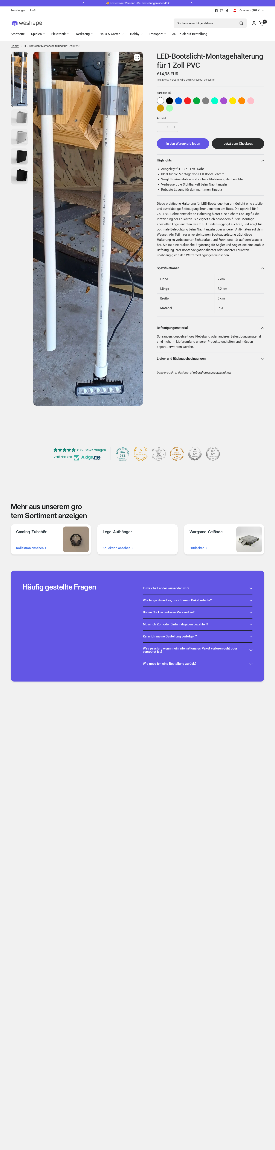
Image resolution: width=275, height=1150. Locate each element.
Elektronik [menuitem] (58, 34)
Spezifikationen (168, 268)
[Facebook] (216, 11)
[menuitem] (19, 11)
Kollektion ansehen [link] (30, 548)
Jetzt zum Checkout (238, 144)
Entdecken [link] (196, 548)
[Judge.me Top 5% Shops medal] (195, 454)
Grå (205, 100)
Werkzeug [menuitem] (82, 34)
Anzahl (161, 118)
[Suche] (241, 23)
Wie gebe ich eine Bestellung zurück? (169, 664)
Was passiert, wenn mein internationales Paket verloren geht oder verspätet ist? (190, 650)
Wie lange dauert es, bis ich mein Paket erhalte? (177, 600)
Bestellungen (18, 10)
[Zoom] (137, 57)
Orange (241, 100)
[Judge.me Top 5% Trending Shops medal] (213, 454)
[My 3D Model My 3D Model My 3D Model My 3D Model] (88, 229)
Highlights (164, 160)
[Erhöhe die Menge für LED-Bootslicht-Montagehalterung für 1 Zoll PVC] (174, 127)
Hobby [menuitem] (134, 34)
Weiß (160, 100)
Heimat (15, 46)
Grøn (196, 100)
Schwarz (169, 100)
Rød (187, 100)
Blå (178, 100)
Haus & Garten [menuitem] (109, 34)
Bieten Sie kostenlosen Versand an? (168, 612)
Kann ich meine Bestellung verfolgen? (170, 636)
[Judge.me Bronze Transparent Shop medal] (177, 454)
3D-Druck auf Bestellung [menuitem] (189, 34)
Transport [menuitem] (156, 34)
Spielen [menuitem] (36, 34)
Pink (250, 100)
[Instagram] (222, 11)
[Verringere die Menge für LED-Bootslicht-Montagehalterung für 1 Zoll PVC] (160, 127)
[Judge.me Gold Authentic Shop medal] (141, 454)
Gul (232, 100)
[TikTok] (227, 11)
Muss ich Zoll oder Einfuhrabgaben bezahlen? (175, 624)
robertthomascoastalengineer (212, 373)
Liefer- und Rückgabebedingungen (181, 359)
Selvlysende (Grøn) (169, 108)
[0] (260, 23)
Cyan (214, 100)
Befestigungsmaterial (172, 328)
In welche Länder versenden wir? (166, 588)
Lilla (223, 100)
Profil (33, 10)
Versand (175, 79)
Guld (160, 108)
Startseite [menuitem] (18, 34)
